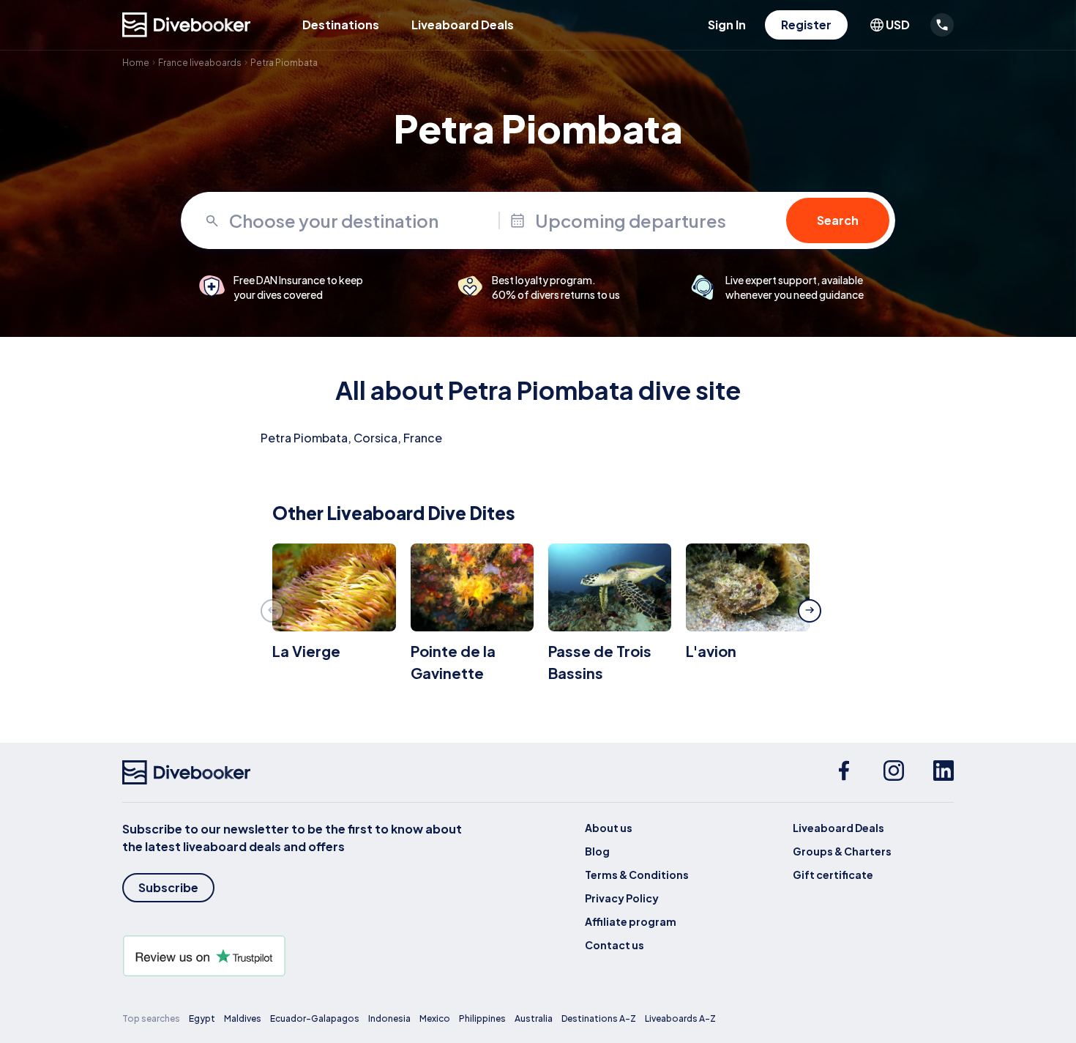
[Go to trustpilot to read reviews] (295, 956)
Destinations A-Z (598, 1018)
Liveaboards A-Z (680, 1018)
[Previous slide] (272, 611)
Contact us (614, 944)
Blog (597, 851)
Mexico (434, 1018)
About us (608, 827)
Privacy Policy (622, 898)
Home (135, 62)
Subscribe (168, 887)
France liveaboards (200, 62)
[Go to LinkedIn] (943, 772)
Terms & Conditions (637, 874)
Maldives (242, 1018)
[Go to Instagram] (893, 772)
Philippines (482, 1018)
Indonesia (389, 1018)
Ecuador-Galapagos (314, 1018)
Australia (534, 1018)
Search (838, 220)
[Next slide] (809, 611)
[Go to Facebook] (844, 772)
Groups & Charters (842, 851)
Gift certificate (833, 874)
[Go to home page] (186, 24)
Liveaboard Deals (462, 24)
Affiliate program (630, 921)
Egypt (202, 1018)
